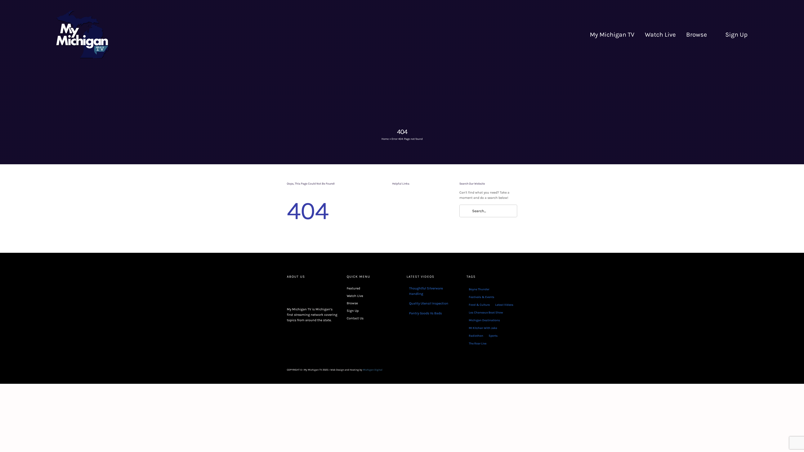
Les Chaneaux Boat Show (486, 312)
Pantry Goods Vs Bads (425, 313)
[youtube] (516, 369)
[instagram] (509, 369)
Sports (493, 336)
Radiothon (476, 336)
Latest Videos (504, 305)
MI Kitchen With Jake (483, 328)
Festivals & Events (481, 297)
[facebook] (502, 369)
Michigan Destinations (484, 320)
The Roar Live (477, 343)
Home (385, 138)
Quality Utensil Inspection (428, 303)
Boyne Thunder (479, 289)
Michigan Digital (372, 369)
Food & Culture (479, 305)
